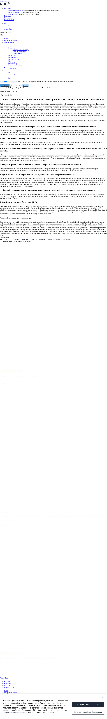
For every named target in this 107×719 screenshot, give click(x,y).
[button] (15, 218)
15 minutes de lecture (7, 380)
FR (5, 23)
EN (9, 25)
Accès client (8, 29)
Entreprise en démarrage (16, 10)
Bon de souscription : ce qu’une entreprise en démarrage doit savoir (29, 658)
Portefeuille (8, 18)
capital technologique (16, 239)
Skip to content (5, 1)
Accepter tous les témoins (88, 704)
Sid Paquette (38, 239)
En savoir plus (4, 384)
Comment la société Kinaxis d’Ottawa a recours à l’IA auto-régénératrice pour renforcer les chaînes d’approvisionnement (51, 516)
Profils (5, 86)
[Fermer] (102, 697)
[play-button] (4, 676)
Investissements (9, 20)
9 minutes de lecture (7, 520)
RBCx (25, 86)
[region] (53, 706)
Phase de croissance (14, 12)
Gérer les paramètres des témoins (88, 712)
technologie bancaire (59, 239)
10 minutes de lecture (7, 663)
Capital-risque (13, 14)
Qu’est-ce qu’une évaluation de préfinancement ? (21, 376)
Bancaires (7, 8)
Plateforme (7, 16)
